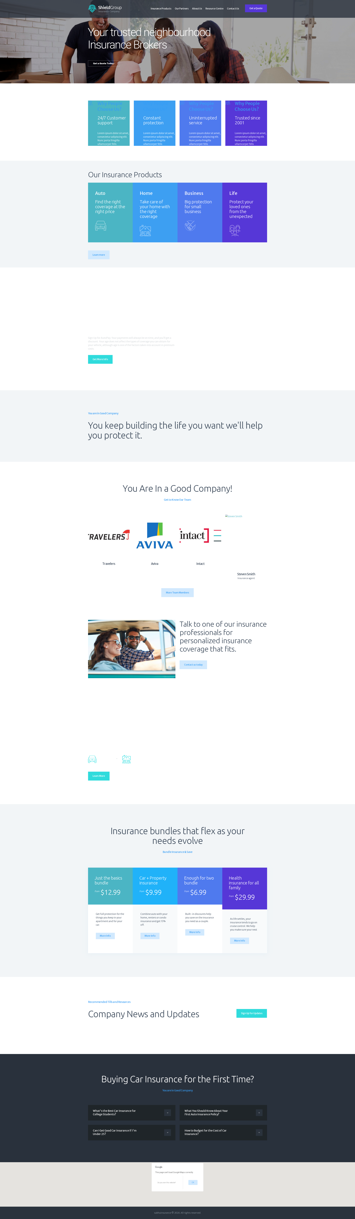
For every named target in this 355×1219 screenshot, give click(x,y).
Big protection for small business (198, 206)
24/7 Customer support (111, 120)
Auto (100, 193)
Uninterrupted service (203, 120)
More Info (105, 935)
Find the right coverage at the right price (110, 206)
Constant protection (153, 120)
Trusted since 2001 (247, 120)
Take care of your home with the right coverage (155, 209)
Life (233, 193)
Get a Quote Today (103, 63)
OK (193, 1182)
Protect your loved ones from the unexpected (241, 209)
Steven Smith (246, 574)
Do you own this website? (167, 1183)
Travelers (108, 564)
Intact (200, 564)
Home (146, 193)
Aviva (154, 564)
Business (194, 193)
